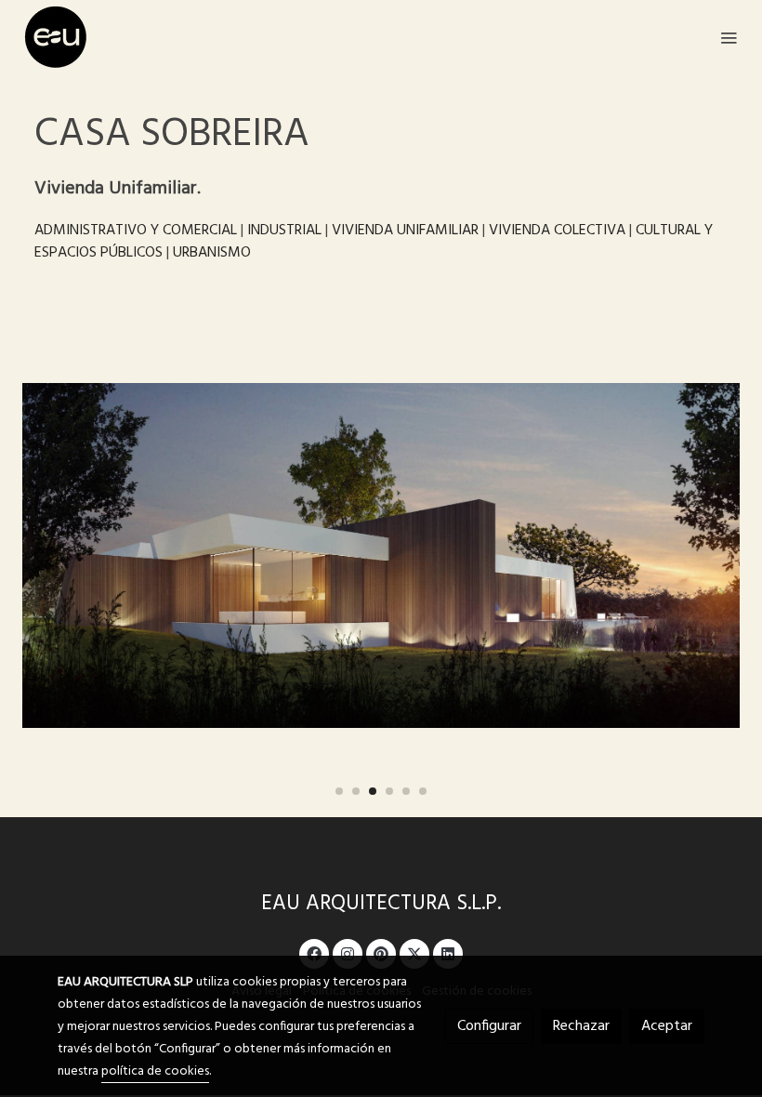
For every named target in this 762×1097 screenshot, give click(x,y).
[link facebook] (314, 952)
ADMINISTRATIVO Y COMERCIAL (135, 230)
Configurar (489, 1026)
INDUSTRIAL (284, 230)
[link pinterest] (381, 952)
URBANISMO (212, 253)
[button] (339, 791)
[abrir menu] (728, 37)
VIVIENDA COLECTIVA (557, 230)
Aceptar (666, 1026)
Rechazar (581, 1026)
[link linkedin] (448, 952)
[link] (56, 37)
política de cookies (155, 1071)
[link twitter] (414, 952)
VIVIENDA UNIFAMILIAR (405, 230)
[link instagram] (347, 952)
